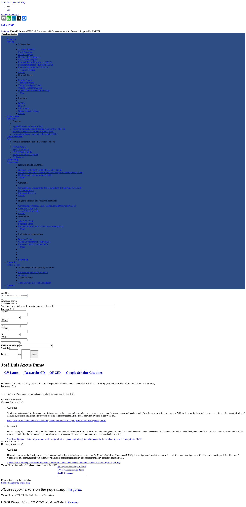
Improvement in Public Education (33, 67)
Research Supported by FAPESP (33, 272)
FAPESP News (19, 147)
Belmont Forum (25, 239)
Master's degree (25, 52)
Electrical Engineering (10, 483)
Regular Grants (25, 80)
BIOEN (21, 103)
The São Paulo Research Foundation (34, 283)
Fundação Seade (25, 224)
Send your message (10, 14)
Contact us (73, 502)
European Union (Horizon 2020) (33, 244)
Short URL (6, 2)
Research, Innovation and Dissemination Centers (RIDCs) (39, 129)
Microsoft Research (27, 193)
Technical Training (26, 70)
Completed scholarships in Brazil (72, 467)
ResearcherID (34, 372)
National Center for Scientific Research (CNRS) (40, 170)
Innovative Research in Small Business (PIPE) (33, 131)
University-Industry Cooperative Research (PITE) (35, 134)
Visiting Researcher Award (30, 88)
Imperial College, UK (28, 208)
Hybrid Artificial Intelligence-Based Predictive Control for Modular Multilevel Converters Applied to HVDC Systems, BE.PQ (63, 462)
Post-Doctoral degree (27, 59)
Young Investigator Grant (29, 85)
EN (8, 10)
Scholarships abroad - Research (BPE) (35, 65)
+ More (21, 72)
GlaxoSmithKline (26, 190)
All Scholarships (66, 473)
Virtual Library (13, 263)
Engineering (25, 483)
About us (22, 275)
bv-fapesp (5, 31)
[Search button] (2, 299)
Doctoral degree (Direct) (29, 57)
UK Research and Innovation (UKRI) (35, 175)
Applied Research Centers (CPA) (27, 126)
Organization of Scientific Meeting (33, 90)
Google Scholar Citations (83, 372)
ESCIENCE (23, 108)
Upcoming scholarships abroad (71, 470)
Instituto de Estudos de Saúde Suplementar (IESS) (40, 226)
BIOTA (21, 106)
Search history (19, 2)
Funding (11, 40)
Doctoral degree (25, 54)
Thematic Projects (26, 83)
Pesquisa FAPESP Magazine (25, 154)
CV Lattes (11, 372)
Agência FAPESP (21, 149)
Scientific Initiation (26, 49)
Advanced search (9, 301)
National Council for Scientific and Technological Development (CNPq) (50, 172)
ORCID (55, 372)
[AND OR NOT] (4, 311)
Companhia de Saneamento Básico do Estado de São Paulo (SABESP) (50, 188)
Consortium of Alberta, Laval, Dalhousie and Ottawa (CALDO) (47, 206)
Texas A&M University (28, 211)
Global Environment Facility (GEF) (34, 242)
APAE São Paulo (26, 221)
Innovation (13, 117)
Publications (18, 157)
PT (8, 7)
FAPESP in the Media (22, 152)
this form (73, 489)
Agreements (12, 160)
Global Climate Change (28, 111)
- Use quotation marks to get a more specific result (27, 306)
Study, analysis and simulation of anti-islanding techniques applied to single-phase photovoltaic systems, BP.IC (56, 420)
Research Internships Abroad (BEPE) (35, 62)
